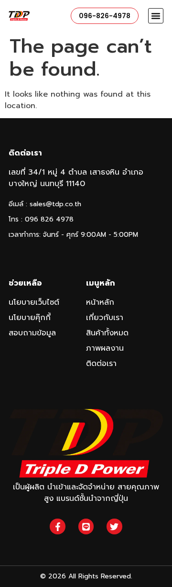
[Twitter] (114, 526)
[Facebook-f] (57, 526)
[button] (155, 15)
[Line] (86, 526)
